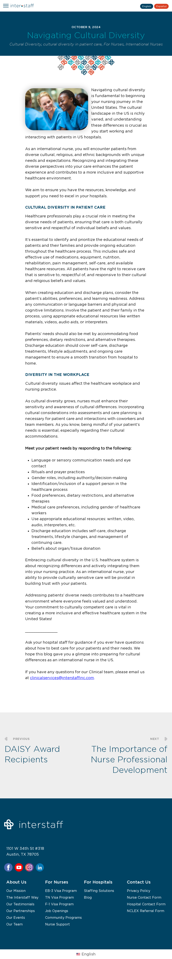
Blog (88, 897)
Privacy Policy (138, 891)
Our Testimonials (20, 904)
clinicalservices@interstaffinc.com (62, 678)
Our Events (15, 917)
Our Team (14, 924)
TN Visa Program (59, 897)
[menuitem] (86, 954)
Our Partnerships (20, 911)
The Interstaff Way (22, 897)
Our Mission (16, 891)
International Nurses (144, 44)
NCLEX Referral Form (145, 911)
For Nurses (114, 44)
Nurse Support (57, 924)
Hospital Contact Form (146, 904)
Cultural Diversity (25, 44)
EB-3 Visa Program (61, 891)
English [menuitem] (89, 954)
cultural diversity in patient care (72, 44)
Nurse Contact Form (144, 897)
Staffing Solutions (99, 891)
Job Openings (56, 911)
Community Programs (63, 917)
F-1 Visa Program (59, 904)
